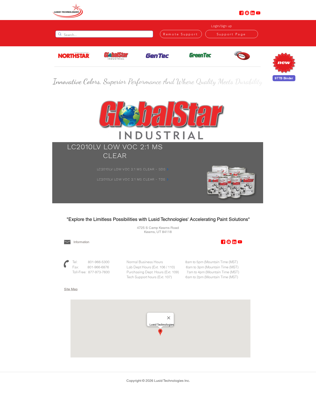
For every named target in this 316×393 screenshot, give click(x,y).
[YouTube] (258, 13)
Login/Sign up (221, 26)
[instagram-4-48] (247, 13)
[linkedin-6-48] (252, 13)
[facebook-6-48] (241, 13)
